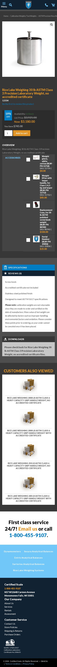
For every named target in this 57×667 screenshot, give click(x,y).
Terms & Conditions (13, 664)
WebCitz (44, 661)
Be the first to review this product (18, 104)
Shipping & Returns (13, 630)
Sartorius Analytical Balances (28, 564)
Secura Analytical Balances (38, 551)
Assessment (10, 613)
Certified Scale (13, 584)
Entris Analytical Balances (28, 557)
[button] (51, 24)
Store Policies (10, 627)
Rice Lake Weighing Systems (28, 570)
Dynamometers (12, 551)
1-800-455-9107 (28, 535)
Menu (4, 6)
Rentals (7, 610)
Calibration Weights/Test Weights (23, 16)
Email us (27, 529)
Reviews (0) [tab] (15, 273)
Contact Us (9, 623)
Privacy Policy (28, 664)
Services (8, 606)
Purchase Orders (12, 634)
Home (6, 16)
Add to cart (22, 133)
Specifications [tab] (17, 267)
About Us (9, 603)
